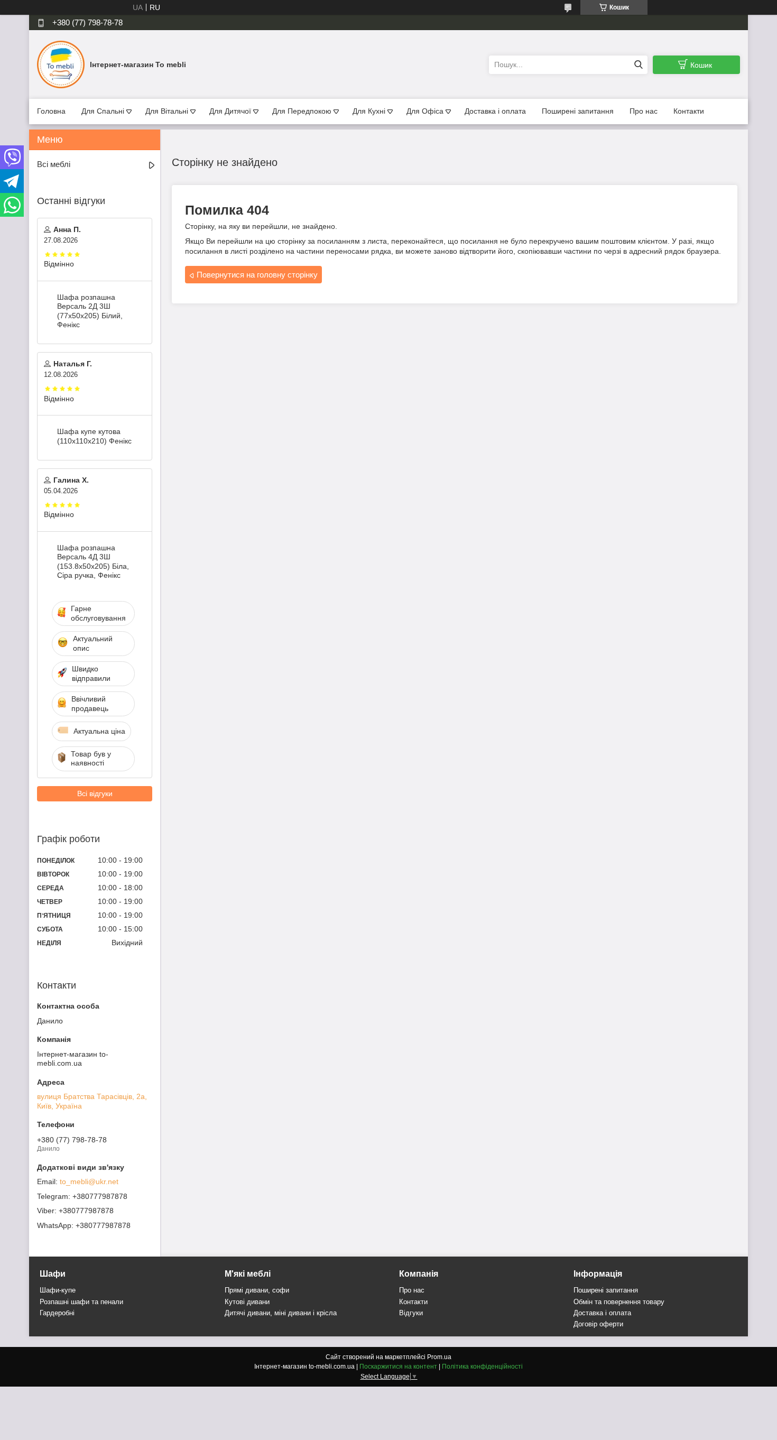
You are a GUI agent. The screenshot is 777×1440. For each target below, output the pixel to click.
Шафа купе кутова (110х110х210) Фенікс (94, 436)
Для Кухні (369, 111)
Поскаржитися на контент (398, 1366)
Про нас (644, 111)
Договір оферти (598, 1324)
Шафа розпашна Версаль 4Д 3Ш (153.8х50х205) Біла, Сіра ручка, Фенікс (93, 561)
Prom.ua (439, 1357)
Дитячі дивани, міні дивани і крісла (281, 1313)
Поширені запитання (578, 111)
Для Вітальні (166, 111)
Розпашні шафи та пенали (81, 1302)
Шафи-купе (58, 1290)
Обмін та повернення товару (619, 1302)
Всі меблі (53, 164)
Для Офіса (424, 111)
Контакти (688, 111)
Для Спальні (102, 111)
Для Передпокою (301, 111)
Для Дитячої (230, 111)
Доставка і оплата (495, 111)
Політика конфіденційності (482, 1366)
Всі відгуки (95, 793)
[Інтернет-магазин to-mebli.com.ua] (61, 64)
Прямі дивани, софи (257, 1290)
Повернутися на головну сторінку (257, 274)
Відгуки (411, 1313)
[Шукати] (638, 65)
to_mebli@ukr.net (89, 1181)
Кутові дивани (247, 1302)
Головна (51, 111)
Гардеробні (57, 1313)
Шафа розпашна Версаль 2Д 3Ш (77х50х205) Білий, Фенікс (90, 311)
